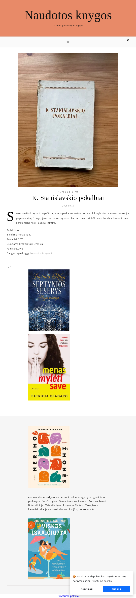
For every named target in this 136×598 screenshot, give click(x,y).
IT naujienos (91, 505)
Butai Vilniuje (35, 505)
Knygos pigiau (68, 191)
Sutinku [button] (116, 588)
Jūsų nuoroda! (81, 509)
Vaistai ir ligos (53, 505)
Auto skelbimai (97, 501)
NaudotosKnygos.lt (41, 253)
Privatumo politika (68, 596)
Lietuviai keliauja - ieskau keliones (47, 509)
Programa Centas (73, 505)
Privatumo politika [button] (102, 580)
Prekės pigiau (49, 501)
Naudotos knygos (68, 15)
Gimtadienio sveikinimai (73, 501)
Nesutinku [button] (87, 588)
